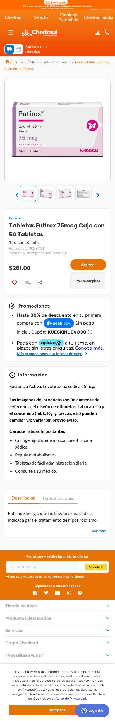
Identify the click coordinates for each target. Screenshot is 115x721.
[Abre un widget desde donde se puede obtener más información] (92, 711)
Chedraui (14, 17)
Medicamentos (41, 62)
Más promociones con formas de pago (49, 353)
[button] (10, 33)
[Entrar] (98, 32)
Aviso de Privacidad (71, 699)
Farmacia (19, 62)
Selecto (41, 17)
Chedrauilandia (98, 17)
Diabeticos (63, 62)
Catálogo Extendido (68, 17)
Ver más (99, 530)
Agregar (88, 264)
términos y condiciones (66, 577)
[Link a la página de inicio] (7, 62)
